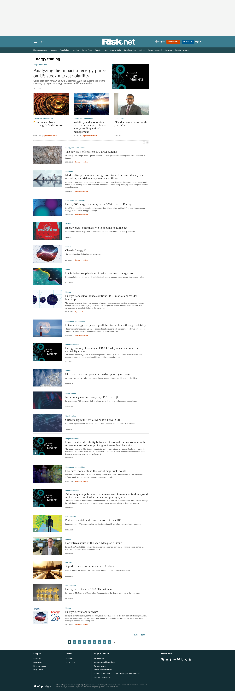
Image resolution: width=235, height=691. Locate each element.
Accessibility (99, 658)
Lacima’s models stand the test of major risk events (95, 470)
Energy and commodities (43, 118)
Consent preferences (102, 677)
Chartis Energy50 (75, 250)
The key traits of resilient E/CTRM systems (91, 151)
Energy (68, 246)
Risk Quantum (70, 393)
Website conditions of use (104, 662)
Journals (158, 50)
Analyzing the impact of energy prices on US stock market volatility (69, 72)
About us (37, 658)
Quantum (99, 50)
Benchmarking (130, 50)
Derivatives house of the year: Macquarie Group (93, 542)
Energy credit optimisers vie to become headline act (96, 227)
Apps (182, 659)
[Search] (43, 42)
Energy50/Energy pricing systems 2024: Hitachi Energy (98, 204)
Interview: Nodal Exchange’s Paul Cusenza (48, 123)
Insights (142, 50)
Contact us (37, 662)
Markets (54, 50)
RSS (190, 659)
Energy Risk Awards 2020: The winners (88, 589)
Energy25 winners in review (81, 611)
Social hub (186, 659)
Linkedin (166, 659)
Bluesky (178, 659)
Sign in (198, 41)
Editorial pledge (39, 666)
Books (150, 50)
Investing (75, 50)
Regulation (64, 50)
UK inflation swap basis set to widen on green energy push (99, 273)
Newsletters (173, 41)
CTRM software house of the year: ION (131, 123)
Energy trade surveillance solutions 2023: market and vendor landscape (101, 297)
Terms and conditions (103, 670)
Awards (186, 50)
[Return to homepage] (118, 44)
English (161, 41)
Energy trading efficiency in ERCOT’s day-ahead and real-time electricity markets (102, 349)
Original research (40, 65)
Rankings (69, 171)
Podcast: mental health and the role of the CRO (93, 520)
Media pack (70, 662)
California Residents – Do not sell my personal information (118, 673)
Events (178, 50)
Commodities (119, 118)
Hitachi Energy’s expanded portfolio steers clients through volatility (105, 324)
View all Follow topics (162, 659)
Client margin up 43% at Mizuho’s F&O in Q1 (92, 419)
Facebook (170, 659)
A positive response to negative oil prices (89, 566)
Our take (68, 562)
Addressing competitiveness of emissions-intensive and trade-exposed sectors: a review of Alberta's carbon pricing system (106, 495)
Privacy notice (100, 666)
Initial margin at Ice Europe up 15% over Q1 (91, 396)
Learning (168, 50)
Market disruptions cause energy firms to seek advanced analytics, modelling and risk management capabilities (104, 176)
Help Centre (38, 670)
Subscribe (187, 41)
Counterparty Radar (113, 50)
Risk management (40, 50)
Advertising (70, 658)
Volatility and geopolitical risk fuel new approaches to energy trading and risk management (90, 126)
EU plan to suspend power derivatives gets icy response (97, 374)
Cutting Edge (87, 50)
